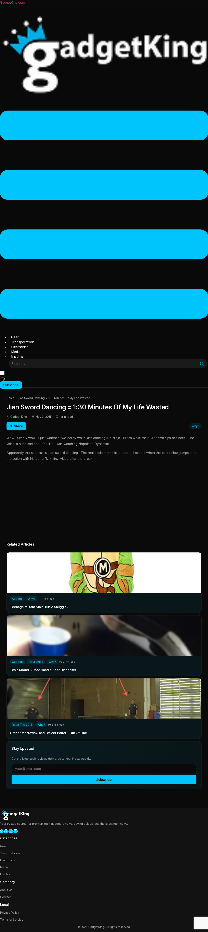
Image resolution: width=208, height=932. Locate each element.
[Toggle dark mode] (3, 379)
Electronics (19, 347)
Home (10, 398)
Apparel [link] (17, 598)
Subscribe (104, 780)
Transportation (22, 342)
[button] (104, 215)
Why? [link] (31, 598)
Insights (17, 357)
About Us (6, 890)
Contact (5, 897)
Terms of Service (11, 919)
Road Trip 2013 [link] (22, 724)
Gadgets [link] (17, 661)
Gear (15, 337)
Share (18, 426)
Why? (195, 426)
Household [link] (36, 661)
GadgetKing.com (12, 2)
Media (15, 352)
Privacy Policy (9, 912)
